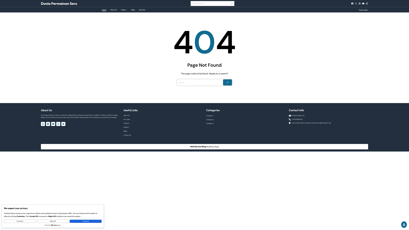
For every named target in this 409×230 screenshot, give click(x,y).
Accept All (86, 221)
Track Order (363, 10)
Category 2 (210, 120)
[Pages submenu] (126, 9)
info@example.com (298, 115)
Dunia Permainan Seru (59, 3)
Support (126, 127)
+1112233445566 (297, 119)
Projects (126, 123)
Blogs (125, 131)
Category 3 (210, 123)
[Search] (227, 82)
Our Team (127, 119)
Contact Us (127, 135)
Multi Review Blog (198, 146)
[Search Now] (231, 3)
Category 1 (209, 116)
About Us (127, 115)
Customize (20, 221)
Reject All (53, 221)
